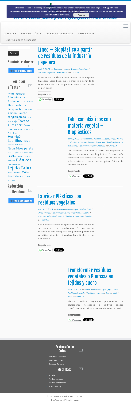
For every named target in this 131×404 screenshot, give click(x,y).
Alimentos (87, 138)
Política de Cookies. (61, 15)
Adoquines (15, 97)
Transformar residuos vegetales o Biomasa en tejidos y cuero (90, 276)
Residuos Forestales (79, 69)
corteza (105, 138)
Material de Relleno (15, 144)
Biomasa (57, 69)
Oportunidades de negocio (20, 40)
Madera (27, 141)
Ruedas (19, 164)
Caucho (22, 113)
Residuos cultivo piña (61, 212)
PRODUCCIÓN (30, 33)
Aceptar (81, 15)
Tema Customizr (72, 400)
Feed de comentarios (57, 382)
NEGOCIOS (85, 33)
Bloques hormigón (20, 109)
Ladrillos (15, 140)
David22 (75, 72)
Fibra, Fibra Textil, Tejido (18, 129)
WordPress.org (55, 386)
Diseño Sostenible (61, 396)
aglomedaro (27, 97)
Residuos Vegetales (47, 72)
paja (71, 142)
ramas (83, 142)
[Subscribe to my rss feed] (6, 26)
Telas (25, 168)
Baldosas (28, 101)
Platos (20, 156)
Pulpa (76, 142)
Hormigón (15, 136)
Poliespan (12, 164)
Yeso (23, 176)
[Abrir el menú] (125, 26)
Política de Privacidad (57, 356)
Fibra (28, 125)
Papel (11, 156)
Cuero (29, 117)
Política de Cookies (57, 360)
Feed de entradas (56, 379)
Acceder (52, 375)
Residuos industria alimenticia (51, 216)
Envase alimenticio (18, 122)
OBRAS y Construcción (59, 33)
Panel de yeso (13, 152)
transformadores (14, 172)
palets (28, 148)
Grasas (16, 133)
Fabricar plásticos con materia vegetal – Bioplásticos (89, 125)
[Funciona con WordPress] (83, 396)
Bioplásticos (17, 105)
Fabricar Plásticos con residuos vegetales (59, 199)
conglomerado (17, 117)
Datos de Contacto (56, 364)
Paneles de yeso (26, 152)
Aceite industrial (16, 93)
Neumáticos (15, 148)
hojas (113, 138)
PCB (16, 156)
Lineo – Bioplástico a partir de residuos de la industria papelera (65, 56)
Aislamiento (15, 101)
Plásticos (23, 159)
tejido (14, 167)
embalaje (12, 121)
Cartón (12, 113)
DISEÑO (9, 33)
